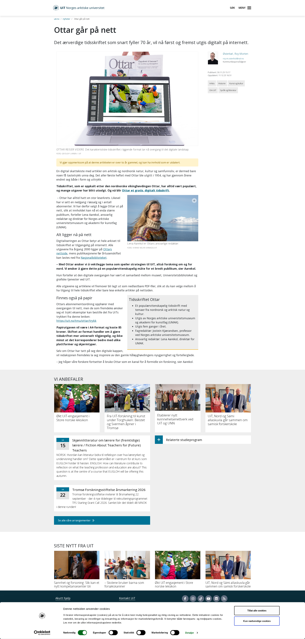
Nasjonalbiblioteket (94, 257)
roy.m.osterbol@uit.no (233, 58)
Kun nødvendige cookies (257, 621)
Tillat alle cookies (256, 610)
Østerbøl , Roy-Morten (235, 53)
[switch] (113, 632)
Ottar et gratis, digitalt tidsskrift (145, 190)
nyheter (66, 18)
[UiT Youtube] (208, 598)
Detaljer (189, 632)
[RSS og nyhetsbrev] (224, 598)
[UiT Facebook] (185, 598)
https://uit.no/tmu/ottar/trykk (76, 321)
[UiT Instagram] (193, 598)
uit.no (56, 18)
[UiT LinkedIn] (216, 598)
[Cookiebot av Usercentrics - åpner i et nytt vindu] (42, 632)
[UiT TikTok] (200, 598)
